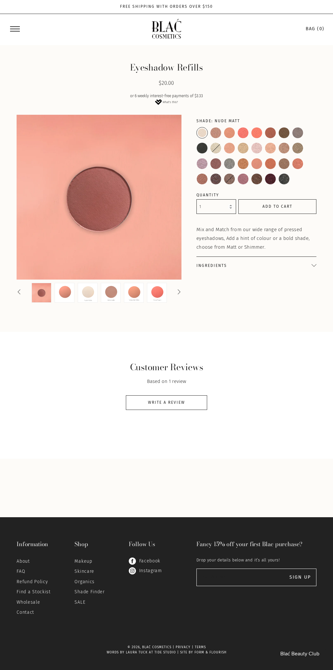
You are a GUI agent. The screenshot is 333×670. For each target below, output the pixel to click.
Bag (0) (315, 29)
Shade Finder (89, 592)
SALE (79, 602)
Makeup (83, 561)
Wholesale (28, 602)
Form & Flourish (210, 652)
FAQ (21, 571)
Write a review (166, 402)
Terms (200, 647)
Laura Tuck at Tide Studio (151, 652)
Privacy (183, 647)
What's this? (170, 102)
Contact (25, 612)
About (23, 561)
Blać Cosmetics (156, 647)
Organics (84, 582)
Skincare (84, 571)
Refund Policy (32, 582)
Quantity (207, 195)
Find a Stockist (34, 592)
